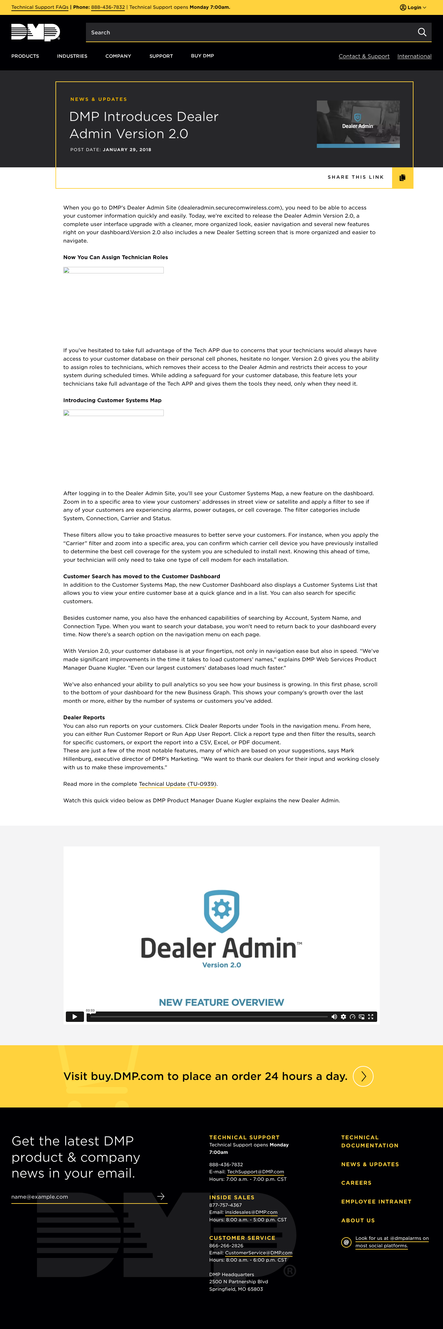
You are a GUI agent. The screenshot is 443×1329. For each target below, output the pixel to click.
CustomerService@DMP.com (259, 1253)
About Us (358, 1220)
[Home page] (35, 33)
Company (118, 56)
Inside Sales (232, 1197)
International (415, 56)
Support (161, 56)
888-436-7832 (108, 7)
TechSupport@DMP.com (255, 1172)
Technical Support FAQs (39, 7)
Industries (72, 56)
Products (25, 56)
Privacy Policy (356, 1278)
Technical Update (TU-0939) (177, 784)
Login (414, 7)
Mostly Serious (373, 1284)
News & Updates (370, 1164)
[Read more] (363, 1076)
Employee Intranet (376, 1202)
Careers (356, 1183)
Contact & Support (364, 56)
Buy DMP (202, 56)
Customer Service (242, 1238)
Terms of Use (390, 1278)
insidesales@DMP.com (251, 1212)
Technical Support (244, 1137)
